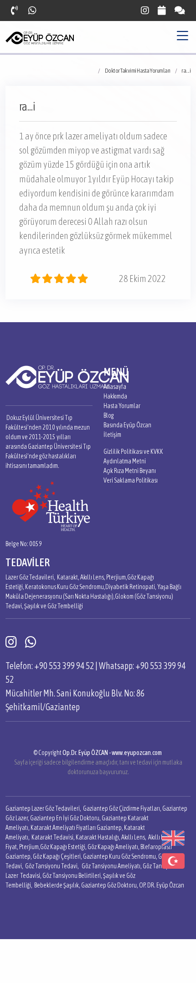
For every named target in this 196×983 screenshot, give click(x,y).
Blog (108, 415)
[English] (173, 837)
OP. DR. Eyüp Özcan (161, 885)
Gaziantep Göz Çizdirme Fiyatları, (122, 808)
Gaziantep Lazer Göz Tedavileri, (43, 808)
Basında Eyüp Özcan (127, 425)
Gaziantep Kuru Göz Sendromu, (120, 856)
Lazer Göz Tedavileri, (30, 577)
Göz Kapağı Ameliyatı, (113, 846)
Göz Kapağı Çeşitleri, (57, 856)
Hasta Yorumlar (121, 405)
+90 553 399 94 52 (64, 665)
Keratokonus (40, 586)
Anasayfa (114, 386)
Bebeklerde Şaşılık (56, 885)
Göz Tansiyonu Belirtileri (71, 875)
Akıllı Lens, (92, 577)
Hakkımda (115, 396)
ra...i (186, 70)
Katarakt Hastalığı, (98, 837)
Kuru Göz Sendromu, (81, 586)
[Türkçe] (173, 860)
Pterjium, (116, 577)
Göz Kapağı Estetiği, (63, 846)
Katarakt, (68, 577)
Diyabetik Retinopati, (130, 586)
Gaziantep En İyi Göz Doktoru (64, 818)
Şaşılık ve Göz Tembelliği (53, 606)
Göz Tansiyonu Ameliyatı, (112, 866)
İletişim (112, 434)
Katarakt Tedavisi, (53, 837)
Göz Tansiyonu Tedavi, (52, 866)
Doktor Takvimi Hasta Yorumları (137, 70)
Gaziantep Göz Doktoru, (109, 885)
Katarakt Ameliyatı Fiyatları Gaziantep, (77, 827)
